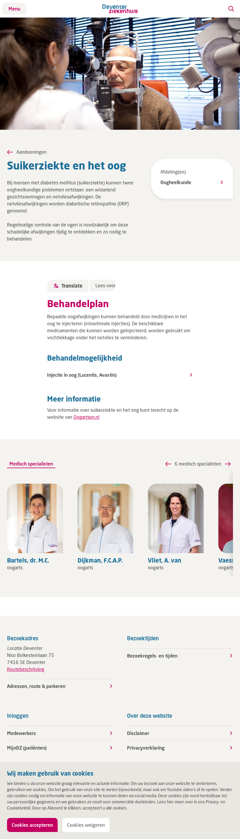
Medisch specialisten (31, 463)
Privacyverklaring (145, 747)
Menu (14, 8)
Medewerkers (21, 733)
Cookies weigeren (86, 825)
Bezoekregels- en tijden (152, 655)
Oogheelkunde (175, 182)
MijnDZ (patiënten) (27, 747)
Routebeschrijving (25, 669)
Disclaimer (138, 733)
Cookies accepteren (32, 825)
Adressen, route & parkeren (36, 686)
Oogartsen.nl (86, 417)
